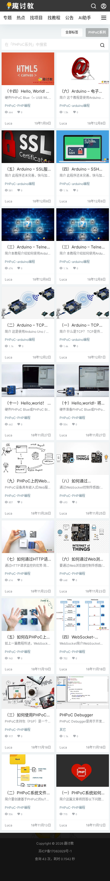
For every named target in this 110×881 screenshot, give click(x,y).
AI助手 (84, 17)
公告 (69, 17)
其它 (63, 730)
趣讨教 (68, 843)
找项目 (36, 17)
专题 (7, 17)
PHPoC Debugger (76, 714)
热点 (21, 17)
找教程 (54, 17)
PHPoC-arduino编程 (75, 106)
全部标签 (71, 32)
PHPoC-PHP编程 (17, 106)
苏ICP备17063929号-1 (55, 851)
